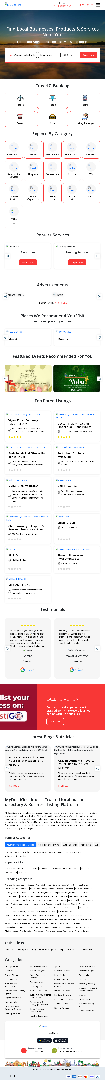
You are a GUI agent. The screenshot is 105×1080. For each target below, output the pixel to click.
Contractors (83, 892)
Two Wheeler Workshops (44, 931)
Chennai (76, 868)
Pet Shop (83, 979)
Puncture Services (84, 919)
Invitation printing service (15, 856)
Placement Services (67, 919)
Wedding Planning (87, 983)
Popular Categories (47, 949)
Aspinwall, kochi (31, 868)
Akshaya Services (12, 885)
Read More (14, 786)
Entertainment (11, 979)
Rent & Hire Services (40, 923)
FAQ (34, 949)
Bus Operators (48, 888)
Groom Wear (61, 900)
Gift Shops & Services (31, 900)
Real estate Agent (87, 970)
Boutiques (24, 888)
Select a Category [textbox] (69, 54)
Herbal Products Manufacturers (18, 904)
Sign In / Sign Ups (85, 4)
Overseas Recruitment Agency (50, 915)
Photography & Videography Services (47, 852)
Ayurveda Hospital (43, 885)
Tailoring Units (57, 927)
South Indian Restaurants (15, 927)
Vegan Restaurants (65, 931)
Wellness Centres (82, 931)
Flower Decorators (12, 900)
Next (97, 256)
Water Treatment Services (37, 976)
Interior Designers (12, 908)
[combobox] (69, 54)
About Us (9, 949)
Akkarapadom (11, 872)
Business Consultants (65, 888)
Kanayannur (44, 868)
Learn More (55, 721)
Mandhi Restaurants (69, 908)
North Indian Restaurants (46, 911)
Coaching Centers (44, 892)
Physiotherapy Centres (47, 919)
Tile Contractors (11, 931)
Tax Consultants (71, 927)
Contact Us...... (61, 302)
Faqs (61, 949)
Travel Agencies (36, 986)
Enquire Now (28, 262)
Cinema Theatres (28, 892)
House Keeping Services (43, 904)
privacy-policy (22, 949)
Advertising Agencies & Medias (17, 852)
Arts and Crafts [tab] (70, 845)
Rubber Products (57, 923)
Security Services (73, 923)
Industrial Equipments (39, 1016)
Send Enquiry (86, 949)
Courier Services (12, 896)
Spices (30, 927)
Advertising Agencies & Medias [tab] (20, 845)
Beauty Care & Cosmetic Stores (75, 885)
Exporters (9, 970)
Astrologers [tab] (86, 845)
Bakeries (56, 885)
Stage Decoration (42, 927)
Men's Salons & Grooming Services (19, 911)
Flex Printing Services (73, 852)
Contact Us (72, 949)
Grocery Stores (48, 900)
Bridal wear (35, 888)
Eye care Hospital (42, 896)
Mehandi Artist (85, 908)
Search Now (88, 55)
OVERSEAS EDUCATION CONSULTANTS (20, 915)
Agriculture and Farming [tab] (48, 845)
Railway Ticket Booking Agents (17, 923)
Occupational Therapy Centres (64, 985)
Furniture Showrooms (64, 995)
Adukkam (85, 868)
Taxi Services (85, 927)
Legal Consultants (51, 908)
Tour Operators (26, 931)
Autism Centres (27, 885)
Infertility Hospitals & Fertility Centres (70, 904)
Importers (83, 995)
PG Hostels (84, 975)
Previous (7, 256)
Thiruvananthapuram (14, 868)
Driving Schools (26, 896)
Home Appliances (62, 990)
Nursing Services (65, 911)
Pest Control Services (73, 915)
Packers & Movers (87, 966)
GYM (70, 900)
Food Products (60, 975)
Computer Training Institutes (65, 892)
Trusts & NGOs (61, 1003)
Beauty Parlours (11, 888)
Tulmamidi (22, 872)
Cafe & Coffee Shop (83, 888)
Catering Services (12, 892)
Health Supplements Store (85, 900)
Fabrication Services (59, 896)
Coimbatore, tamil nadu (61, 868)
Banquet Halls (11, 1002)
